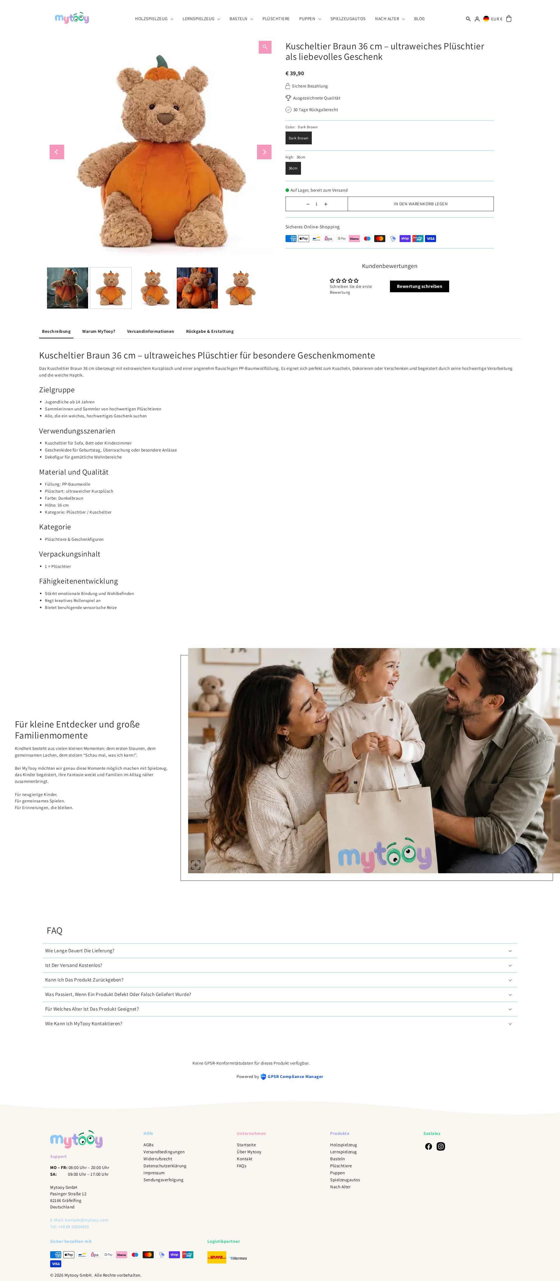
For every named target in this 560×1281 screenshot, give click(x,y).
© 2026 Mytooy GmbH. (71, 1275)
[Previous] (57, 152)
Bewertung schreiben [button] (419, 286)
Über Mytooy (249, 1151)
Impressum (154, 1172)
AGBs (148, 1144)
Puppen (337, 1172)
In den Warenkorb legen (421, 203)
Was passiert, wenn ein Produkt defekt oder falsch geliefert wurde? (118, 994)
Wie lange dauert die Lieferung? (80, 950)
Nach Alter (340, 1186)
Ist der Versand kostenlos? (73, 965)
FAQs (241, 1165)
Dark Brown (299, 138)
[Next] (264, 152)
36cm (293, 168)
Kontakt (245, 1158)
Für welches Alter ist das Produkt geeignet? (92, 1009)
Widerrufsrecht (158, 1158)
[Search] (468, 18)
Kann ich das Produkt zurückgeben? (84, 980)
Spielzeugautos (345, 1179)
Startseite (246, 1144)
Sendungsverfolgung (163, 1179)
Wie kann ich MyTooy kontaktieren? (84, 1023)
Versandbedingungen (164, 1151)
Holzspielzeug (343, 1144)
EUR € (497, 19)
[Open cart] (508, 18)
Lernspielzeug (343, 1151)
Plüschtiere (341, 1165)
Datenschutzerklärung (165, 1165)
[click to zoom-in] (195, 865)
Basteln (337, 1158)
